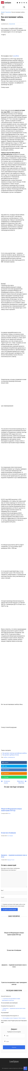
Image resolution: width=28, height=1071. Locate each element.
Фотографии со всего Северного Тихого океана (14, 1018)
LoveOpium (6, 2)
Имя (2, 890)
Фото (9, 813)
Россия (12, 859)
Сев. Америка (10, 835)
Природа (9, 859)
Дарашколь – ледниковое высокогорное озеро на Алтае (14, 966)
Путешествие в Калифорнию (14, 950)
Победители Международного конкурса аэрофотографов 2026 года (14, 934)
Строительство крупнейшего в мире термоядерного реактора (14, 983)
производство (11, 757)
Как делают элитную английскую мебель (14, 753)
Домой (2, 12)
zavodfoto (16, 56)
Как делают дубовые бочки (10, 755)
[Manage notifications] (24, 1068)
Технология (8, 12)
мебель (5, 757)
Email (2, 897)
